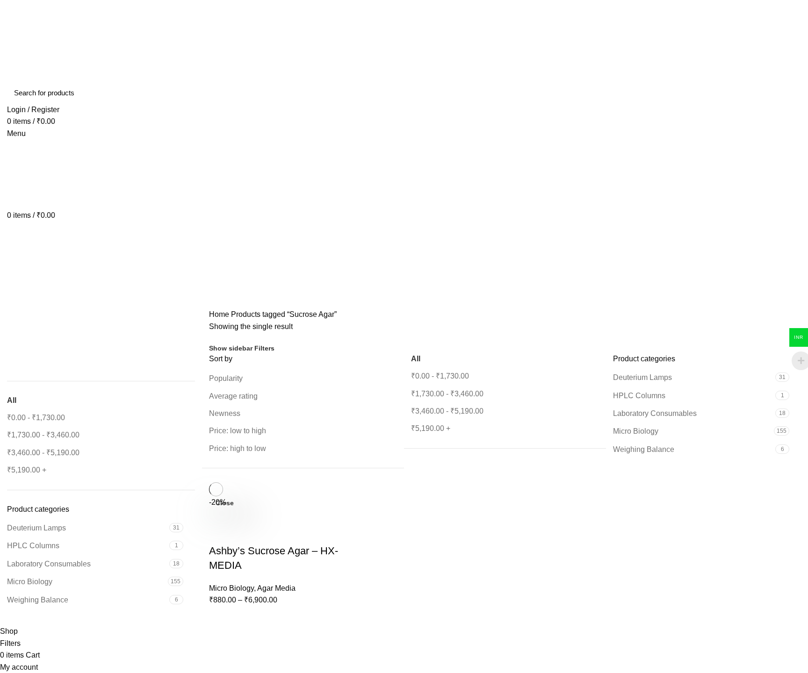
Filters (264, 348)
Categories (33, 303)
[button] (13, 341)
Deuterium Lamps (36, 528)
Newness (224, 413)
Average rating (233, 396)
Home (219, 314)
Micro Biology (29, 582)
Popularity (226, 378)
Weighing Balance (37, 600)
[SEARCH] (788, 93)
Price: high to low (237, 448)
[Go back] (18, 257)
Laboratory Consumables (49, 564)
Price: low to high (237, 431)
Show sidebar (230, 348)
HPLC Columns (33, 546)
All (11, 400)
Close (225, 503)
